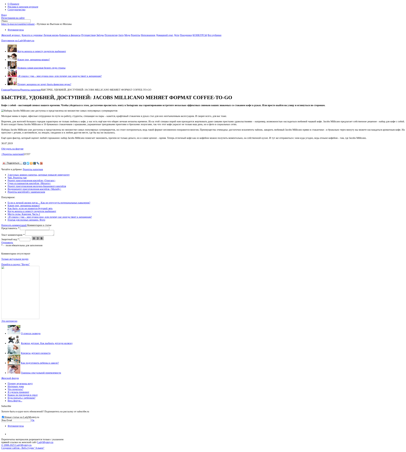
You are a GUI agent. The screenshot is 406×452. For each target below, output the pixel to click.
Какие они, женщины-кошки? (33, 59)
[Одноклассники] (31, 163)
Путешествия (88, 35)
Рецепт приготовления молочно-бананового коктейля (37, 186)
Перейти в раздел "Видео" (15, 264)
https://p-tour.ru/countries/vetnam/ (18, 24)
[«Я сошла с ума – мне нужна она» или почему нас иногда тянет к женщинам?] (12, 76)
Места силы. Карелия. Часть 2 (24, 214)
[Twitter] (28, 163)
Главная (5, 89)
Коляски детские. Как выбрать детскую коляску (47, 343)
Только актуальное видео (14, 259)
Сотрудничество (16, 9)
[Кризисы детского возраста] (14, 353)
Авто (121, 35)
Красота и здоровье (32, 35)
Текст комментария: (13, 235)
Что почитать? (15, 389)
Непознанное (148, 35)
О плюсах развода (30, 333)
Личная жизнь (51, 35)
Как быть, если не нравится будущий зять (30, 208)
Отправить (7, 242)
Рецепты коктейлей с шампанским (26, 192)
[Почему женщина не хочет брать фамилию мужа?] (12, 84)
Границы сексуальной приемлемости (41, 372)
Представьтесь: (10, 228)
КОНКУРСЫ (200, 35)
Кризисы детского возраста (35, 353)
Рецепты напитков (30, 89)
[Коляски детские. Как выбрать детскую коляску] (14, 343)
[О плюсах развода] (14, 333)
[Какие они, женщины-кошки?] (12, 59)
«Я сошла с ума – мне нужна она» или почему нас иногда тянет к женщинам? (59, 76)
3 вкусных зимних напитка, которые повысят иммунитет (39, 174)
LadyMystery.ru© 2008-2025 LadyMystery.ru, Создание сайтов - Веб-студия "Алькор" (27, 445)
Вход (4, 15)
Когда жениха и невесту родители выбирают (41, 51)
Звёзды (100, 35)
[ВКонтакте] (24, 163)
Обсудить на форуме (12, 148)
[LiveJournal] (38, 163)
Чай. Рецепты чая (17, 177)
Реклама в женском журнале (23, 6)
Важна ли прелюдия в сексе (23, 395)
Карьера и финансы (70, 35)
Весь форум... (15, 400)
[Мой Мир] (34, 163)
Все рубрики (214, 35)
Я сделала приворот (18, 392)
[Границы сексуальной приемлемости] (14, 372)
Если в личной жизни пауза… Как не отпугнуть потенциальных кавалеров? (49, 202)
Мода (127, 35)
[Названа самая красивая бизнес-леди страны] (12, 67)
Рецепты (135, 35)
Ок (32, 420)
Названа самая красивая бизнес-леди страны (41, 67)
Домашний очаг (164, 35)
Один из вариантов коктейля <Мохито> (29, 183)
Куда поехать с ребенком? (21, 397)
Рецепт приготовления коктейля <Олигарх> (32, 180)
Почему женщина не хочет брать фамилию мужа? (44, 84)
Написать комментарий (14, 225)
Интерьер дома (16, 386)
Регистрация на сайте (13, 17)
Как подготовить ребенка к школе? (40, 363)
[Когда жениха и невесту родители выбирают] (12, 51)
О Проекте (13, 4)
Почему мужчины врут (20, 383)
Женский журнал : (11, 35)
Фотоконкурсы (16, 29)
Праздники (186, 35)
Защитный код (10, 239)
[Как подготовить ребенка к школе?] (14, 363)
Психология (111, 35)
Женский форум (10, 378)
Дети (176, 35)
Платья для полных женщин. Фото (26, 219)
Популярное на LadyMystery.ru (17, 40)
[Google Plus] (41, 163)
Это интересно (9, 321)
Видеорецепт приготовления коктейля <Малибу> (34, 189)
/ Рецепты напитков (12, 154)
